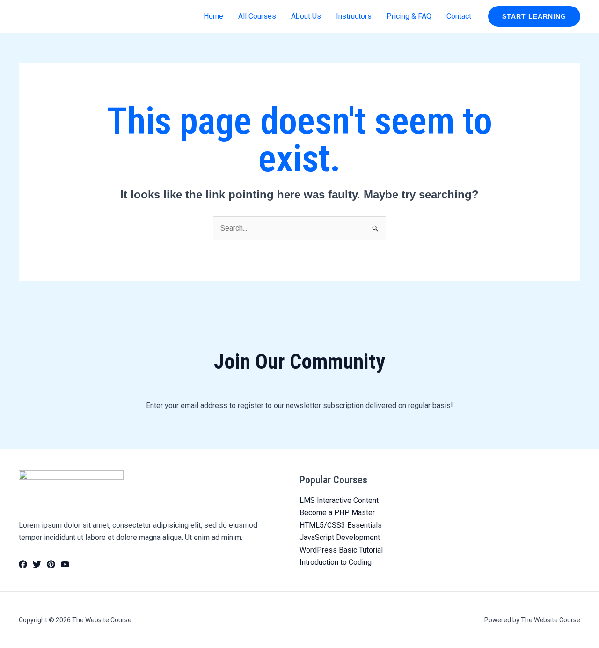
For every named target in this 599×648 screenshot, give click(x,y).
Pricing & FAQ (409, 16)
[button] (534, 16)
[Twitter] (37, 564)
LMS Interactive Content (339, 500)
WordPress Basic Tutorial (341, 550)
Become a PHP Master (337, 512)
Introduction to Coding (336, 562)
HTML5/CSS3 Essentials (341, 525)
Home (213, 16)
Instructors (354, 16)
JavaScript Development (340, 537)
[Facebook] (23, 564)
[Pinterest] (51, 564)
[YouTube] (65, 564)
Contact (458, 16)
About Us (306, 16)
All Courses (257, 16)
